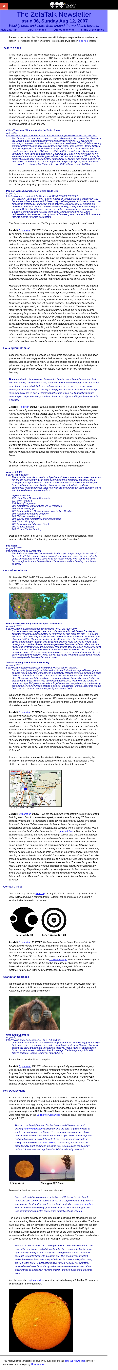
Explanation (25, 230)
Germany (40, 893)
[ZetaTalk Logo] (63, 7)
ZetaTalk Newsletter (75, 1361)
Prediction (24, 407)
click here (83, 41)
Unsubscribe (37, 1364)
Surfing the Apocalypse (48, 1115)
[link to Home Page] (4, 8)
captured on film (36, 1280)
